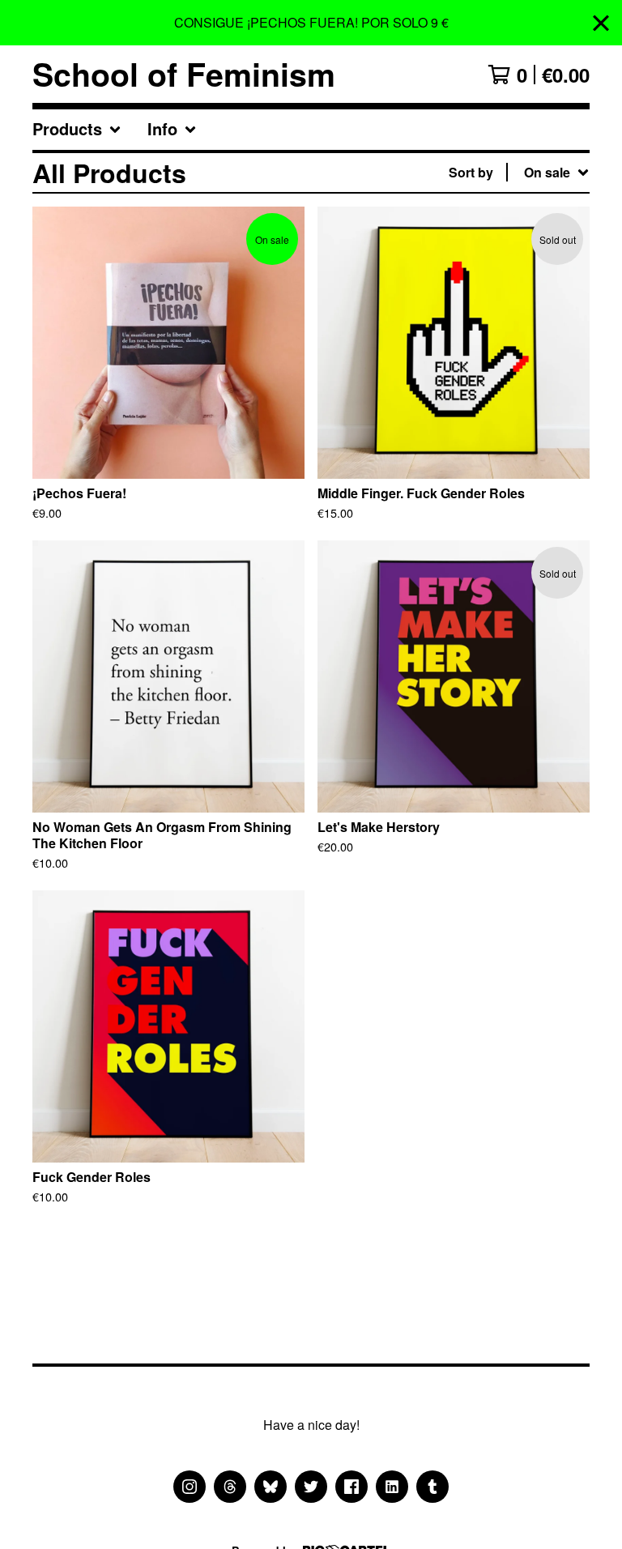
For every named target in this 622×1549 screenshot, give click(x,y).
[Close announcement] (601, 23)
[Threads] (230, 1486)
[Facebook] (351, 1486)
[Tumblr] (432, 1486)
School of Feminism (183, 74)
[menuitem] (76, 129)
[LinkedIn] (392, 1486)
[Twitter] (311, 1486)
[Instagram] (189, 1486)
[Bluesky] (270, 1486)
